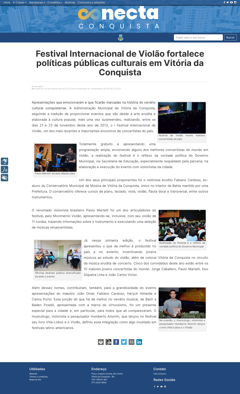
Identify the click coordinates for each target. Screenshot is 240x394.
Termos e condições (38, 376)
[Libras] (4, 161)
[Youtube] (231, 2)
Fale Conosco (159, 373)
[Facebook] (224, 2)
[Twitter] (227, 2)
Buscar (230, 37)
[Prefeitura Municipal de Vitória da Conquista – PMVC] (121, 37)
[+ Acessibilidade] (4, 177)
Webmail (33, 373)
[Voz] (4, 169)
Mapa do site (35, 379)
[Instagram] (235, 2)
